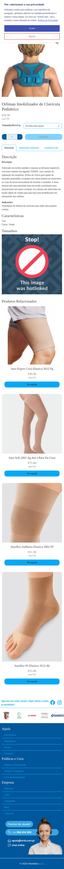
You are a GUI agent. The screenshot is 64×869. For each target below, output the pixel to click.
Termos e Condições (13, 771)
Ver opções (32, 384)
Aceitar (32, 28)
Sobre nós (9, 788)
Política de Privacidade (15, 765)
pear (42, 863)
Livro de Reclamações (14, 777)
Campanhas (9, 801)
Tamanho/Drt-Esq (11, 125)
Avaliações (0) (51, 147)
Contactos (9, 813)
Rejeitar (32, 36)
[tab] (9, 148)
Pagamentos (9, 741)
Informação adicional (29, 147)
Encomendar (10, 735)
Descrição (9, 147)
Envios (7, 747)
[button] (57, 42)
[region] (32, 21)
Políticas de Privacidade (48, 20)
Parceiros (8, 753)
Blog (6, 807)
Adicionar (43, 137)
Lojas (6, 794)
